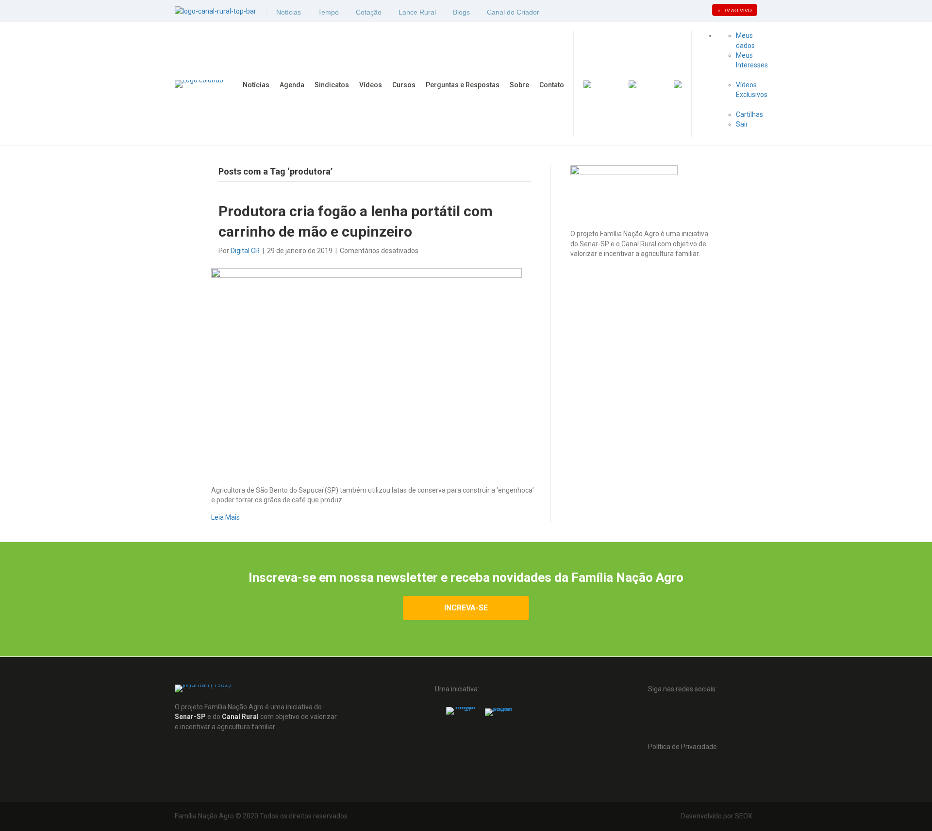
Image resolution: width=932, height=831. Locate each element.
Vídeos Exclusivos (751, 89)
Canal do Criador (513, 12)
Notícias (288, 12)
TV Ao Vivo (734, 10)
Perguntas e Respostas (462, 85)
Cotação (369, 12)
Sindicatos (332, 85)
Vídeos (370, 85)
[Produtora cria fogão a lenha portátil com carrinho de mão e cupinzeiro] (366, 370)
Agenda (292, 85)
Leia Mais (225, 517)
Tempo (328, 12)
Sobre (519, 85)
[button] (661, 719)
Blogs (461, 12)
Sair (742, 124)
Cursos (404, 85)
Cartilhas (750, 114)
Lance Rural (417, 12)
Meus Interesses (752, 60)
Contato (551, 85)
